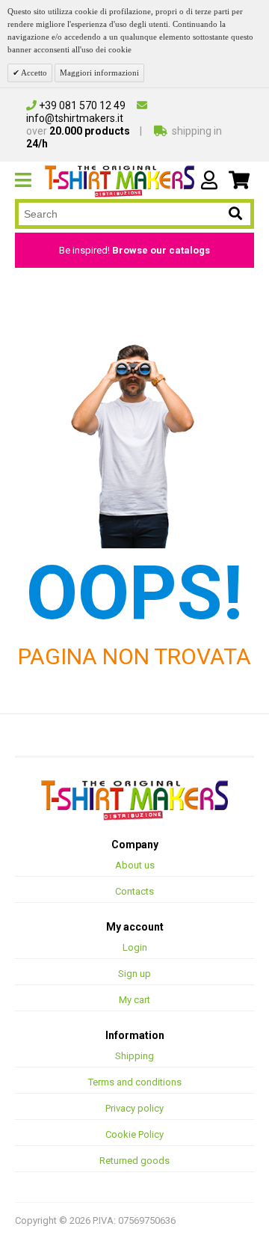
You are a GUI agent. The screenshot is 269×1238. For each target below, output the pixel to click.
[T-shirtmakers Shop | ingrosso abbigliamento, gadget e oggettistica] (119, 180)
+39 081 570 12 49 (81, 105)
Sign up (134, 973)
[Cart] (239, 180)
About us (135, 865)
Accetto (33, 72)
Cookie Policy (134, 1134)
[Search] (235, 214)
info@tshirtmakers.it (74, 118)
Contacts (134, 891)
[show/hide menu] (30, 180)
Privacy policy (134, 1108)
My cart (134, 999)
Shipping (134, 1055)
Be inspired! (134, 250)
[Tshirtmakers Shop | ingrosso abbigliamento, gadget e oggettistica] (134, 800)
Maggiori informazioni (99, 72)
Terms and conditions (135, 1082)
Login (135, 947)
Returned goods (134, 1160)
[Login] (209, 180)
